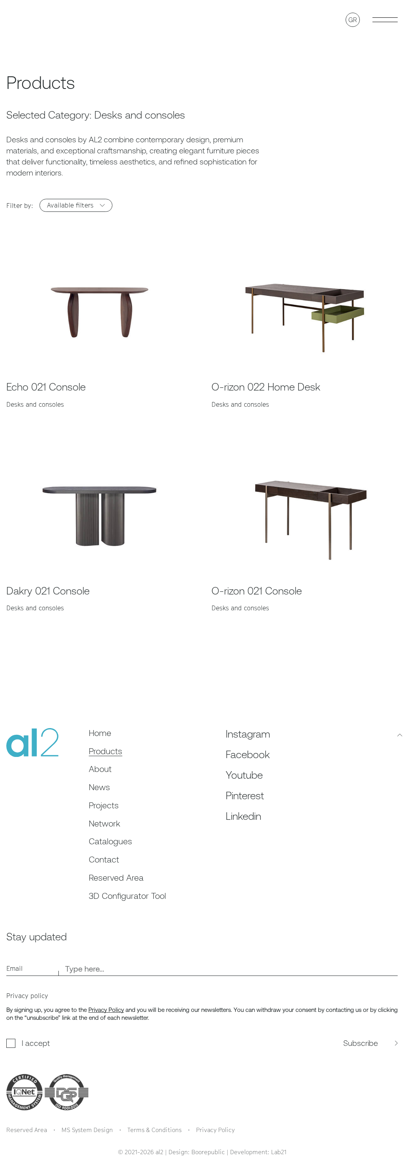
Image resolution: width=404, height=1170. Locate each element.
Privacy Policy (106, 1009)
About (100, 769)
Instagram (248, 734)
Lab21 (278, 1151)
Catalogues (110, 841)
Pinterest (245, 796)
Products (105, 751)
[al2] (28, 20)
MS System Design (87, 1129)
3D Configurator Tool (127, 896)
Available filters (70, 205)
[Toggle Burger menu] (385, 19)
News (99, 787)
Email (14, 968)
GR (352, 19)
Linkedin (243, 816)
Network (104, 823)
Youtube (244, 775)
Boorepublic (208, 1151)
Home (100, 733)
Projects (104, 805)
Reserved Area (116, 878)
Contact (104, 859)
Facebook (248, 754)
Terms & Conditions (154, 1129)
